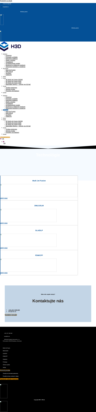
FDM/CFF (9, 75)
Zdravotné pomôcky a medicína (15, 66)
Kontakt (4, 92)
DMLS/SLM (9, 71)
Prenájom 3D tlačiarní (12, 91)
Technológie (5, 68)
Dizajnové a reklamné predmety (15, 65)
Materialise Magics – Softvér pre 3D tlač (18, 84)
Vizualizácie (9, 62)
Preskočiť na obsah (6, 1)
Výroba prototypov (11, 87)
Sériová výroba (10, 89)
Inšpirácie (5, 54)
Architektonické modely (13, 63)
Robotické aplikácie (12, 58)
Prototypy (9, 55)
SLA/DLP (8, 73)
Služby (4, 76)
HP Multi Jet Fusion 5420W (14, 79)
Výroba (4, 86)
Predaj (4, 78)
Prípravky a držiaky (12, 57)
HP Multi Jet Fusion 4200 (13, 83)
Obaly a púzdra (10, 60)
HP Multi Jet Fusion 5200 (13, 81)
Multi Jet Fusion (10, 70)
